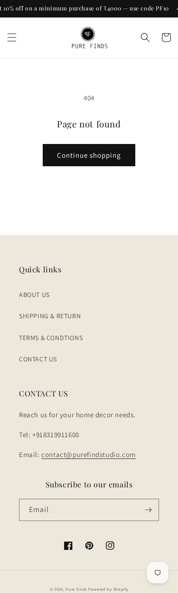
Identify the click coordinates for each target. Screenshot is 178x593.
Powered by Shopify (108, 589)
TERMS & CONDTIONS (51, 337)
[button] (11, 37)
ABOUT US (34, 294)
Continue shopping (89, 155)
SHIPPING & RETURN (50, 316)
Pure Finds (76, 589)
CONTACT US (38, 359)
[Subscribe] (148, 510)
